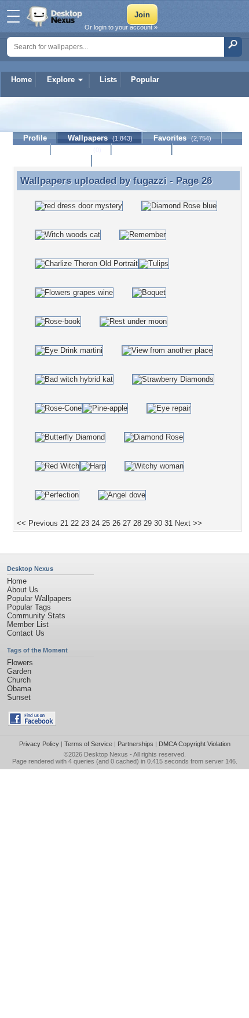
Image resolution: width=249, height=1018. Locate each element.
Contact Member (52, 161)
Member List (28, 624)
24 (95, 523)
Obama (19, 688)
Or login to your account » (121, 27)
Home (21, 79)
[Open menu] (13, 16)
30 (158, 523)
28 (137, 523)
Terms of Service (88, 743)
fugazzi (150, 180)
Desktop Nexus (106, 754)
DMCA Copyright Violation (194, 743)
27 (127, 523)
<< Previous (37, 523)
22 (75, 523)
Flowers (20, 662)
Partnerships (135, 743)
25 (106, 523)
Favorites (182, 138)
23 (85, 523)
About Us (22, 589)
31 (168, 523)
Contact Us (26, 633)
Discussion (142, 149)
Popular (145, 79)
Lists (108, 79)
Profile (35, 138)
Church (19, 680)
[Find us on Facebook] (32, 723)
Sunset (19, 697)
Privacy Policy (39, 743)
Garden (19, 671)
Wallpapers (100, 138)
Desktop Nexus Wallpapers (56, 16)
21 (64, 523)
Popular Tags (29, 607)
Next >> (188, 523)
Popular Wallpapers (39, 598)
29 (148, 523)
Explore (61, 79)
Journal (81, 149)
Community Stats (36, 615)
